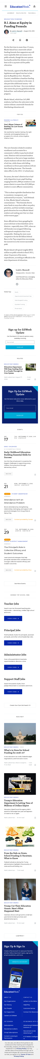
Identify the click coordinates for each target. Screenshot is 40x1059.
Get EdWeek (8, 1021)
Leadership (10, 13)
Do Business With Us (31, 1021)
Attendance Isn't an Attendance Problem (14, 501)
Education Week (30, 273)
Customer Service (29, 1008)
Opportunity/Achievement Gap (23, 296)
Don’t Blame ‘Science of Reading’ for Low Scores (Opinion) (13, 126)
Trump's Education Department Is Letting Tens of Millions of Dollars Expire (18, 803)
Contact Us (27, 997)
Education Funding (13, 19)
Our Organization (10, 1001)
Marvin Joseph (20, 763)
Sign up (20, 415)
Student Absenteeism (20, 494)
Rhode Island (18, 308)
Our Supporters (9, 1012)
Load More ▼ (20, 936)
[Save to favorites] (20, 40)
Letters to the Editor (30, 1001)
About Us (7, 997)
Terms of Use (26, 1054)
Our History (8, 1005)
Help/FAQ (26, 1005)
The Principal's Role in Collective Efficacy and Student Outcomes (15, 550)
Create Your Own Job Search (19, 705)
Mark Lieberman (9, 377)
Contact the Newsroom (31, 1012)
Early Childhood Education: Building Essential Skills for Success (17, 455)
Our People (8, 1008)
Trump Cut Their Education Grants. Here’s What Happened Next (17, 908)
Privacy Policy (21, 1048)
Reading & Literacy (11, 120)
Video (22, 747)
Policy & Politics (21, 13)
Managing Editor (20, 273)
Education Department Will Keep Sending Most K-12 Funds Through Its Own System (13, 370)
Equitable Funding (20, 304)
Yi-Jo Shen (7, 765)
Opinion (7, 121)
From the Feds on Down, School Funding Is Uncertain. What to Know (18, 856)
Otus (29, 570)
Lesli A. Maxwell (17, 31)
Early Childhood (10, 446)
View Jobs (12, 618)
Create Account (19, 962)
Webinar (7, 496)
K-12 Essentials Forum (12, 449)
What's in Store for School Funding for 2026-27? (16, 751)
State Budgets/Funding (21, 300)
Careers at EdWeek (10, 1015)
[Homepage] (20, 6)
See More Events (20, 583)
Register (8, 473)
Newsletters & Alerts (11, 1029)
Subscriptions (8, 1025)
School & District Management (16, 541)
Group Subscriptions (11, 1032)
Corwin (30, 519)
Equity (16, 292)
